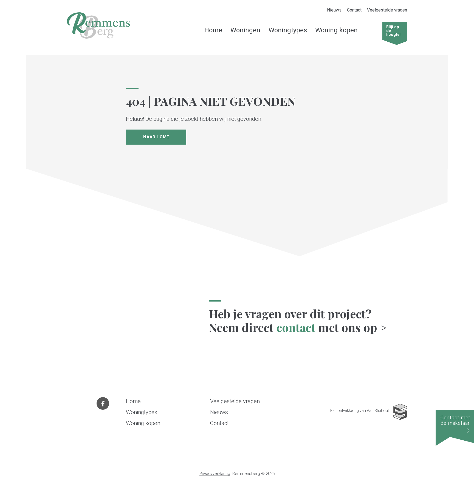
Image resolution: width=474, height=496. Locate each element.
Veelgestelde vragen (387, 10)
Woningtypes (288, 30)
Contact (354, 10)
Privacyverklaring (214, 473)
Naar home (156, 136)
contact (295, 327)
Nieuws (334, 10)
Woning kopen (336, 30)
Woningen (245, 30)
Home (213, 30)
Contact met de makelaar (455, 420)
